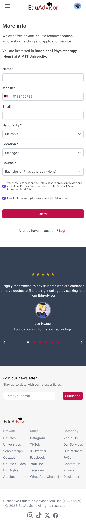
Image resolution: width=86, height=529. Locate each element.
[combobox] (7, 96)
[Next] (81, 343)
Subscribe (72, 396)
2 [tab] (34, 343)
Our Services (73, 444)
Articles (9, 477)
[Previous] (4, 343)
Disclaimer (71, 477)
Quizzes (9, 457)
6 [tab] (58, 343)
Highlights (10, 470)
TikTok (35, 444)
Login (63, 231)
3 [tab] (40, 343)
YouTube (36, 464)
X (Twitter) (38, 451)
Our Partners (72, 451)
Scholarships (13, 451)
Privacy (69, 470)
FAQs (67, 457)
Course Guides (14, 464)
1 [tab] (28, 343)
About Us (70, 438)
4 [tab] (46, 343)
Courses (9, 438)
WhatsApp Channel (44, 477)
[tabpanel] (43, 303)
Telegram (37, 470)
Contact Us (71, 464)
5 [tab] (52, 343)
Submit (43, 214)
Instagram (37, 438)
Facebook (37, 457)
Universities (12, 444)
